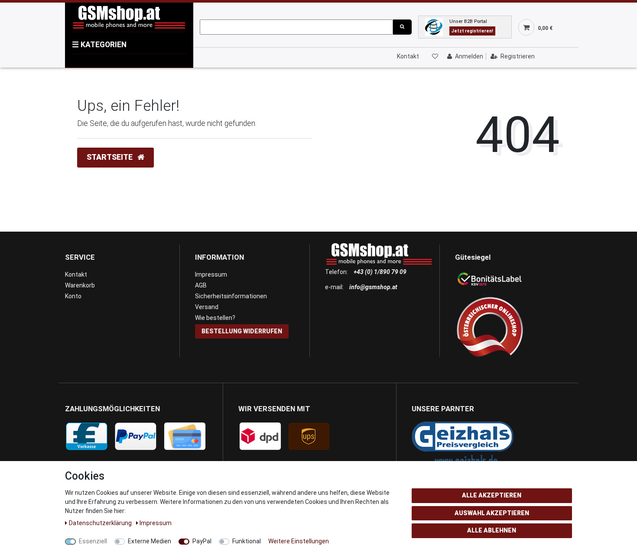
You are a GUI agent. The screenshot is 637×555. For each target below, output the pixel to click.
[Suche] (402, 27)
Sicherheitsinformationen (231, 296)
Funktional (246, 541)
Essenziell (93, 541)
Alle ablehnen (491, 530)
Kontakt (408, 56)
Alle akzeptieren (491, 495)
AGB (201, 285)
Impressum (211, 274)
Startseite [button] (110, 157)
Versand (206, 306)
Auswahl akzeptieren (492, 513)
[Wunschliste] (434, 56)
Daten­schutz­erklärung (101, 523)
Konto (73, 296)
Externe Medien (149, 541)
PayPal (201, 541)
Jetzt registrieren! (472, 31)
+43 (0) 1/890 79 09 (380, 271)
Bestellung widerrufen (242, 331)
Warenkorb (80, 285)
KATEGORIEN (99, 44)
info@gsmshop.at (373, 287)
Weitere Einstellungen (298, 541)
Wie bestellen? (215, 317)
